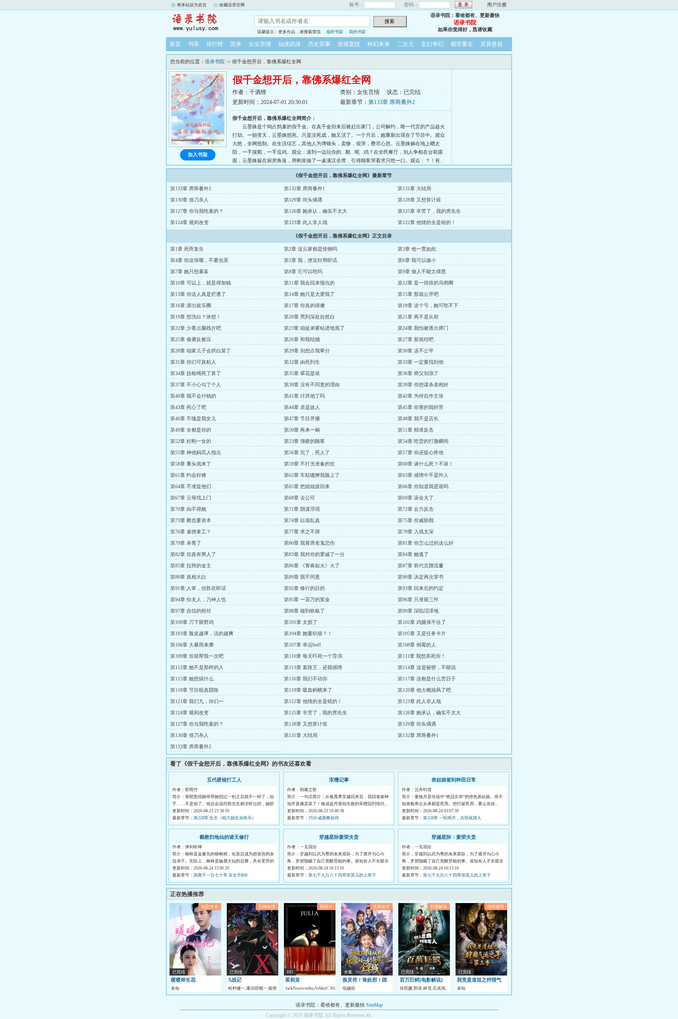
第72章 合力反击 (416, 509)
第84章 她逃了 (413, 554)
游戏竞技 (349, 44)
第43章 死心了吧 (188, 407)
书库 (193, 44)
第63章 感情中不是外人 (423, 475)
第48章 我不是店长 (418, 418)
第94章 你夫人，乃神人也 (198, 599)
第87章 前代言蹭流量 (421, 565)
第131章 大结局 (414, 188)
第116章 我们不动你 (305, 678)
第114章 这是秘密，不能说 (427, 667)
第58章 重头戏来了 (190, 464)
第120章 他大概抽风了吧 (424, 690)
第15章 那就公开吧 (418, 294)
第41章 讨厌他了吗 (304, 396)
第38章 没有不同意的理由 (312, 384)
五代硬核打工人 (224, 780)
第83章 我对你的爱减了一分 (314, 554)
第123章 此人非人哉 (305, 222)
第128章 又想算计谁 (419, 200)
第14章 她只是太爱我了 (309, 294)
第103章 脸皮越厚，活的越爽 (201, 633)
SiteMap (374, 1005)
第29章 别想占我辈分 (307, 350)
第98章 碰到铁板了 (304, 611)
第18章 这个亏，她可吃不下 (428, 305)
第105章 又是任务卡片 (422, 633)
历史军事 (319, 44)
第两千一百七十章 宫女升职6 (221, 875)
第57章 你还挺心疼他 (421, 452)
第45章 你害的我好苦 (421, 407)
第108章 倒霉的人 (417, 645)
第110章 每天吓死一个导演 (313, 656)
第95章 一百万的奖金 (307, 599)
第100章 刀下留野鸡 (192, 622)
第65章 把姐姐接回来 (307, 486)
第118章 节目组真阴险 (194, 690)
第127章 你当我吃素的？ (197, 211)
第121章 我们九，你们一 (197, 701)
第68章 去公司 (299, 497)
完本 (236, 44)
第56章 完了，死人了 (307, 452)
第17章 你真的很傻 (304, 305)
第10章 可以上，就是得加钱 (200, 283)
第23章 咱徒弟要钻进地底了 (314, 328)
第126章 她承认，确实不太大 (315, 211)
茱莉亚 (292, 980)
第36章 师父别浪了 (418, 373)
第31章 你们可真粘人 (193, 362)
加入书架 (198, 154)
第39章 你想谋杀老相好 (423, 384)
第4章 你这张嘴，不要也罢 (199, 260)
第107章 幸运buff (302, 645)
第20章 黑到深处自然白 (309, 317)
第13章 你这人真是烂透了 (198, 294)
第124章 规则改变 (189, 222)
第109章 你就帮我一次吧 (197, 656)
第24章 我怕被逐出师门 (423, 328)
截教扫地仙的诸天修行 (224, 837)
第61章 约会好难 (188, 475)
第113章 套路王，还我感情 (313, 667)
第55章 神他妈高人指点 (195, 452)
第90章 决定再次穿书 (421, 577)
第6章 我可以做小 (417, 260)
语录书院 (205, 22)
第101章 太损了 (300, 622)
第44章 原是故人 (302, 407)
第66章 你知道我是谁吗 (423, 486)
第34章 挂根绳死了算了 (195, 373)
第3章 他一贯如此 (417, 249)
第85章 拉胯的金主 (190, 565)
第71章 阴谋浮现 (302, 509)
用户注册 (497, 4)
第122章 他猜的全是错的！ (427, 222)
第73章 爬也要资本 (190, 520)
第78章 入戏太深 (416, 531)
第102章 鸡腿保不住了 (422, 622)
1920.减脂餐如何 (323, 817)
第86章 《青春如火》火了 (312, 565)
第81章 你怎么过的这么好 (425, 543)
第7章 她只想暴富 (189, 271)
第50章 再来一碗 (302, 430)
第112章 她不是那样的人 (197, 667)
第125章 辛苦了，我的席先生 (429, 211)
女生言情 (260, 44)
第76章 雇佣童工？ (190, 531)
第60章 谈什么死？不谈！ (425, 464)
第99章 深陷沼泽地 (418, 611)
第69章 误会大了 (416, 497)
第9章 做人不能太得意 (422, 271)
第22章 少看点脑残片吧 (195, 328)
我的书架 (357, 31)
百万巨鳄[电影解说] (421, 980)
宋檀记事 (339, 780)
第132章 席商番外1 (304, 188)
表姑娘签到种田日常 (454, 780)
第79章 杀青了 (185, 543)
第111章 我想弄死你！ (422, 656)
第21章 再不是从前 (418, 317)
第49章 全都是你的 (190, 430)
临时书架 (334, 31)
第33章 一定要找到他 (421, 362)
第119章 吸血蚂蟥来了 (308, 690)
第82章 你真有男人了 (193, 554)
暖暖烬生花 (183, 980)
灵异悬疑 (491, 44)
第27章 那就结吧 (416, 339)
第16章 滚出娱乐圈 (190, 305)
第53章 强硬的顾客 (304, 441)
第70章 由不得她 (188, 509)
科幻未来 (378, 44)
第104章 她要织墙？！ (308, 633)
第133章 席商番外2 (391, 102)
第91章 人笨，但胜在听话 (198, 588)
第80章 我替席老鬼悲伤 (309, 543)
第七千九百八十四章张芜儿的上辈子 (342, 875)
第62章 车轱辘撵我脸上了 (312, 475)
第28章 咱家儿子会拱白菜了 (200, 350)
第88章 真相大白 (188, 577)
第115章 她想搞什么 (192, 678)
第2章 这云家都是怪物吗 (310, 249)
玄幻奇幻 (432, 44)
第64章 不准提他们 (190, 486)
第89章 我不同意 (302, 577)
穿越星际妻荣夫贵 (339, 837)
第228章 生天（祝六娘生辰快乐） (225, 817)
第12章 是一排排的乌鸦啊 (425, 283)
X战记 (235, 980)
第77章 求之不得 (302, 531)
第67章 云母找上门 (190, 497)
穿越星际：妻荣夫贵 (454, 837)
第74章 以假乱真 (302, 520)
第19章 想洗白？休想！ (195, 317)
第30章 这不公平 (416, 350)
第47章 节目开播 (302, 418)
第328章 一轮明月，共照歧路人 (452, 817)
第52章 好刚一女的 (190, 441)
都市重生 (462, 44)
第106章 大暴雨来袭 (192, 645)
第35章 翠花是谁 (302, 373)
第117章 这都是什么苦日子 (427, 678)
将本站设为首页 (192, 4)
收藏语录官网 (232, 4)
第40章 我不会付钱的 (193, 396)
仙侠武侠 (289, 44)
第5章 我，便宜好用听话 (310, 260)
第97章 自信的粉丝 (190, 611)
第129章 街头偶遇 (303, 200)
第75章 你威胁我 (416, 520)
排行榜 (214, 44)
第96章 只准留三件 (418, 599)
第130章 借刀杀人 (189, 200)
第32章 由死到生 (302, 362)
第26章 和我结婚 (302, 339)
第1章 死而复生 (187, 249)
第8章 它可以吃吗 (303, 271)
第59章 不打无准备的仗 (309, 464)
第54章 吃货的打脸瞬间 (423, 441)
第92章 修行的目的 (304, 588)
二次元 (405, 44)
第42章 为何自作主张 (421, 396)
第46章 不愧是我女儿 (193, 418)
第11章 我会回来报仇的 (309, 283)
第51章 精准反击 (416, 430)
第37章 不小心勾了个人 (195, 384)
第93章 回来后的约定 (421, 588)
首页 (175, 44)
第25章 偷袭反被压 (190, 339)
